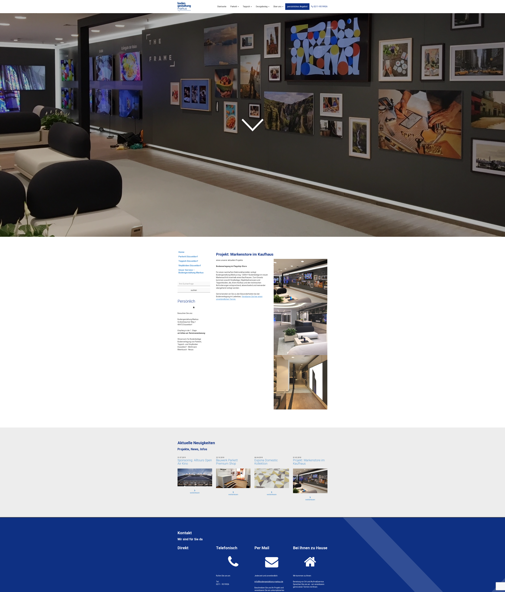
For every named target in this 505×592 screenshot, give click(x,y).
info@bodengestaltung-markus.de (268, 582)
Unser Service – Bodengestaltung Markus (191, 271)
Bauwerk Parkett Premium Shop (227, 462)
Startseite (221, 6)
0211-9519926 (320, 6)
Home (181, 252)
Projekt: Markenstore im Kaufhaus (309, 462)
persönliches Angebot (297, 6)
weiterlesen (195, 493)
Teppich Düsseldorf (188, 261)
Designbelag (262, 6)
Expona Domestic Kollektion (266, 462)
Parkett (234, 6)
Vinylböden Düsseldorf (189, 265)
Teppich (247, 6)
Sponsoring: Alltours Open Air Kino (195, 462)
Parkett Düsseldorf (188, 256)
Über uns (277, 6)
